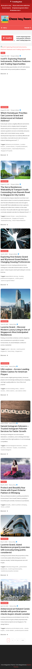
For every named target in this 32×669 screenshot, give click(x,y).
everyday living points (12, 567)
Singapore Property (6, 151)
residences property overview (9, 571)
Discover (3, 74)
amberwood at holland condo (14, 628)
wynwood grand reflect (21, 8)
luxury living (11, 351)
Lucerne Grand (10, 146)
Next (23, 640)
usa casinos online (20, 391)
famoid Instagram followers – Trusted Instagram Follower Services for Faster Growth (15, 428)
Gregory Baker (15, 56)
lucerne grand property (15, 569)
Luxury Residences (21, 216)
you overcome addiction (22, 5)
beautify (8, 505)
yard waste (7, 8)
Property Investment (21, 146)
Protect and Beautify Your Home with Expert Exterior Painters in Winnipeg (13, 490)
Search (26, 28)
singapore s (18, 351)
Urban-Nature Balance (18, 220)
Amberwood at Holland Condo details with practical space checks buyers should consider (15, 611)
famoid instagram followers (14, 445)
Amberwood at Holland (12, 144)
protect (8, 507)
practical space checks (21, 630)
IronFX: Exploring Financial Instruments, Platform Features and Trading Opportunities (15, 61)
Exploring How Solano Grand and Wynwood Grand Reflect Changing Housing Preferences (15, 259)
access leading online (12, 388)
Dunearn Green (10, 216)
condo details (10, 630)
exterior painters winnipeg (19, 505)
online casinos (10, 391)
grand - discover (11, 349)
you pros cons (6, 5)
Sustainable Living (6, 220)
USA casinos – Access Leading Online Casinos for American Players (15, 372)
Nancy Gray (13, 324)
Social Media (22, 448)
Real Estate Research (18, 149)
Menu (5, 28)
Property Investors (6, 149)
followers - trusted (12, 448)
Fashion (4, 482)
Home (2, 507)
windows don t (16, 10)
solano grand (19, 278)
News (3, 53)
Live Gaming (5, 363)
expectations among (12, 276)
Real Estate (4, 107)
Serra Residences (6, 218)
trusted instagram (6, 450)
